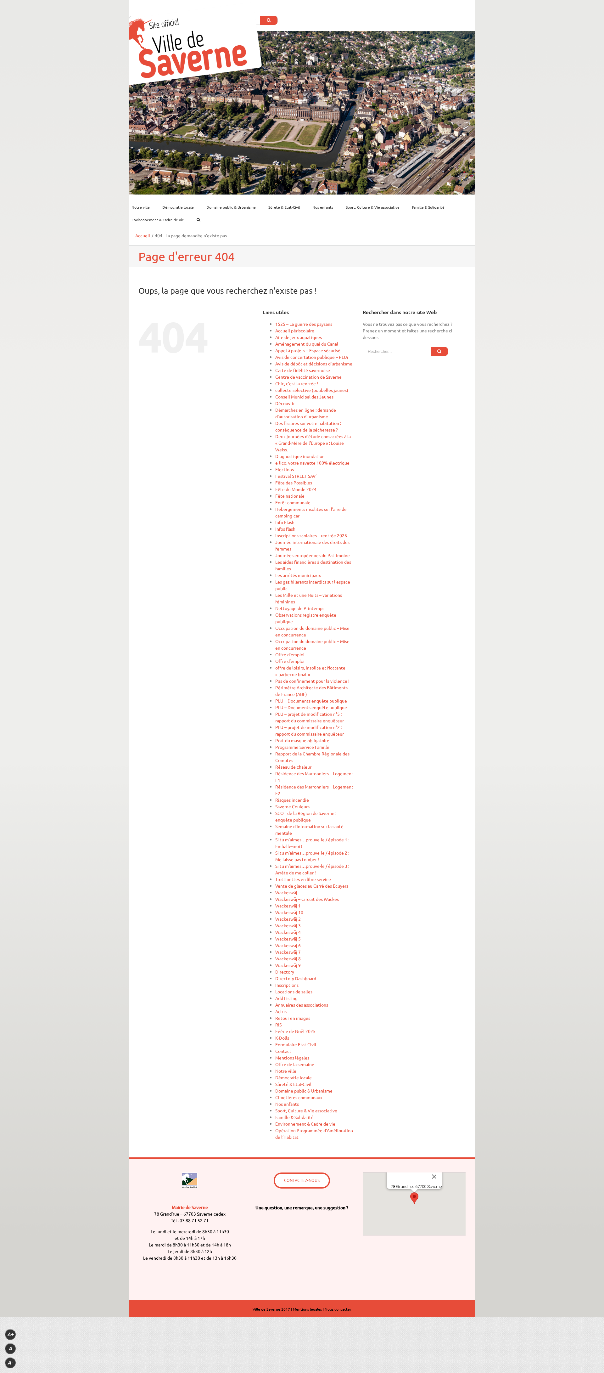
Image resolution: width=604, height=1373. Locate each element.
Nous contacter (338, 1309)
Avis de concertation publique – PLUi (311, 357)
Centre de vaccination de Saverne (308, 377)
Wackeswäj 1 (288, 905)
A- (10, 1363)
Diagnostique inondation (300, 456)
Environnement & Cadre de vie (305, 1124)
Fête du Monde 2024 (295, 489)
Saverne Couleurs (292, 806)
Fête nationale (290, 496)
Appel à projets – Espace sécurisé (307, 350)
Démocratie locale (293, 1077)
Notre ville (285, 1071)
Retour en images (292, 1018)
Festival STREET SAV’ (295, 476)
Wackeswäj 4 (288, 932)
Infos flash (285, 529)
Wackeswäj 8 (288, 958)
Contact (283, 1051)
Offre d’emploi (290, 654)
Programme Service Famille (302, 747)
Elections (284, 469)
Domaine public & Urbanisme (304, 1090)
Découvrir (285, 403)
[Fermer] (434, 1176)
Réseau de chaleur (293, 767)
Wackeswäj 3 (288, 925)
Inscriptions (287, 985)
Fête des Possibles (293, 482)
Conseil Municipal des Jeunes (304, 396)
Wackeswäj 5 (288, 938)
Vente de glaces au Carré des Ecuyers (311, 886)
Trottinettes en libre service (303, 879)
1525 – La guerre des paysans (303, 324)
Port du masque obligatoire (302, 740)
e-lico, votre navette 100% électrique (312, 463)
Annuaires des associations (301, 1005)
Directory (284, 972)
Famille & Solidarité (294, 1117)
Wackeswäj (286, 892)
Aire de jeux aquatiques (298, 337)
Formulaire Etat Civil (295, 1044)
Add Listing (286, 998)
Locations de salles (293, 991)
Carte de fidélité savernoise (302, 370)
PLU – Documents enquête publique (311, 700)
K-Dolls (282, 1038)
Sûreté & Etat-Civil (293, 1084)
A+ (10, 1334)
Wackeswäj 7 (288, 952)
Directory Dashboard (295, 978)
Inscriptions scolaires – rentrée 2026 (311, 535)
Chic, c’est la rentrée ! (296, 383)
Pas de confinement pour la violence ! (312, 681)
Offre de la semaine (294, 1064)
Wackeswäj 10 (289, 912)
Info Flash (284, 522)
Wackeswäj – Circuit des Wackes (307, 899)
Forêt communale (292, 502)
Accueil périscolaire (294, 330)
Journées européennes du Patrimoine (312, 555)
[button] (414, 1198)
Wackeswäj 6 (288, 945)
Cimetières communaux (298, 1097)
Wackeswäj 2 (288, 919)
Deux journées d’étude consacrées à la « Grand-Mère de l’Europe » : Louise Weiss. (313, 442)
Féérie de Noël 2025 (295, 1031)
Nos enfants (287, 1104)
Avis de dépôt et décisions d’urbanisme (313, 363)
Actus (281, 1011)
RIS (278, 1024)
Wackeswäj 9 (288, 965)
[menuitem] (144, 207)
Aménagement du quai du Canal (306, 344)
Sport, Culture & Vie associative (306, 1110)
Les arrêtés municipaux (298, 575)
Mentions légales (292, 1057)
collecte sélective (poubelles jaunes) (311, 390)
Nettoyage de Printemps (299, 608)
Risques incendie (292, 800)
